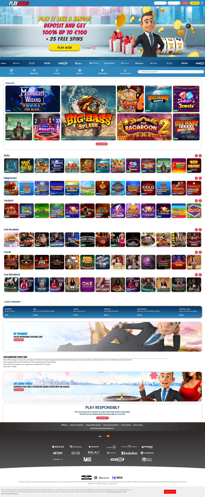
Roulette (79, 73)
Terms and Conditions (111, 425)
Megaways (34, 73)
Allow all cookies (170, 492)
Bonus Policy (138, 425)
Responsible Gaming (93, 425)
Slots (11, 73)
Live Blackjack (125, 73)
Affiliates (64, 425)
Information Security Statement (101, 428)
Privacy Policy (126, 425)
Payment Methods (76, 425)
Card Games (102, 73)
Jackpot (57, 73)
